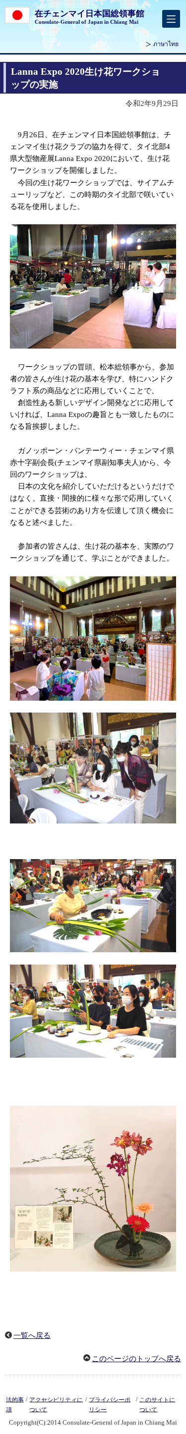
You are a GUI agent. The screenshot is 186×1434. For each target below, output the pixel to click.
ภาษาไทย (166, 44)
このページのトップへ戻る (136, 1359)
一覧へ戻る (32, 1335)
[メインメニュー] (171, 19)
